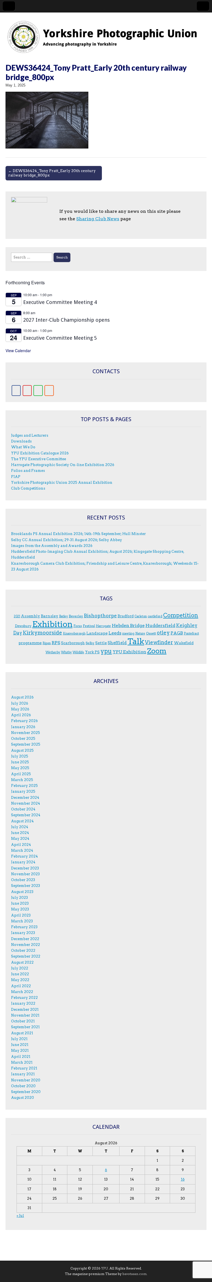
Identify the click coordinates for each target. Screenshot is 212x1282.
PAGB (177, 633)
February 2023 (24, 927)
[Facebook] (16, 390)
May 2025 (20, 768)
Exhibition (52, 624)
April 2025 (21, 774)
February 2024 (24, 856)
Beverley (76, 616)
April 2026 (21, 715)
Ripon (47, 643)
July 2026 (19, 703)
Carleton (140, 616)
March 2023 (22, 921)
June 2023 (20, 903)
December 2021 (25, 1009)
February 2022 (24, 998)
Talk (136, 641)
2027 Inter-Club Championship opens (66, 320)
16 (183, 1179)
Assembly (30, 616)
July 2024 (19, 827)
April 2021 (20, 1057)
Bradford (126, 616)
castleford (155, 616)
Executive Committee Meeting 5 (60, 338)
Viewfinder (159, 642)
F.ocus (77, 626)
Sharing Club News (97, 218)
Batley (63, 616)
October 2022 (23, 950)
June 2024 (20, 833)
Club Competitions (28, 488)
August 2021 (22, 1033)
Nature (140, 633)
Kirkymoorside (42, 633)
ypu (106, 651)
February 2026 (24, 721)
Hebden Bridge (128, 625)
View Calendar (18, 350)
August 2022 (22, 962)
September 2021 (25, 1027)
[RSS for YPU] (49, 390)
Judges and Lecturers (29, 435)
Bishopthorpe (100, 615)
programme (30, 643)
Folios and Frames (28, 471)
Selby (90, 643)
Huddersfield (160, 625)
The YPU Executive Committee (38, 459)
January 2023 (23, 933)
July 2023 (19, 897)
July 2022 (19, 968)
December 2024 (25, 797)
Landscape (97, 633)
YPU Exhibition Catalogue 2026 (40, 453)
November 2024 (25, 803)
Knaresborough (74, 633)
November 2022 (25, 945)
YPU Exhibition (129, 651)
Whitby (66, 652)
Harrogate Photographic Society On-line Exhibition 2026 (62, 465)
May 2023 (20, 909)
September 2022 (25, 956)
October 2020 (23, 1086)
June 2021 (19, 1045)
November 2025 (25, 733)
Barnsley (49, 616)
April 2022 (21, 986)
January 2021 (23, 1074)
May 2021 (20, 1050)
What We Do (23, 447)
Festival (89, 626)
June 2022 (20, 974)
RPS (56, 642)
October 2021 (23, 1021)
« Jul (20, 1216)
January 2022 (23, 1003)
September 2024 (25, 815)
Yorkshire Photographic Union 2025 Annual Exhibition (61, 482)
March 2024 (22, 850)
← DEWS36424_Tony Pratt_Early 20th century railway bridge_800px (52, 172)
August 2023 (22, 892)
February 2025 (24, 786)
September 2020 (26, 1092)
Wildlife (78, 652)
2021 (17, 616)
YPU (104, 1268)
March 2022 (22, 992)
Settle (101, 643)
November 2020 (25, 1080)
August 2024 (22, 821)
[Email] (27, 390)
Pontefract (191, 633)
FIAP (15, 477)
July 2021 (19, 1039)
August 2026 (22, 697)
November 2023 (25, 874)
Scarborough (73, 643)
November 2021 (25, 1015)
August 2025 (22, 750)
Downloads (21, 441)
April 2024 (21, 845)
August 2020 (22, 1098)
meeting (128, 633)
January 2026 (23, 727)
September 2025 (25, 744)
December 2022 (25, 939)
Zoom (156, 651)
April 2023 (21, 915)
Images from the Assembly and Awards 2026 (51, 546)
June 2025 (20, 762)
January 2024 (23, 862)
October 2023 (23, 880)
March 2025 (22, 780)
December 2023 (25, 868)
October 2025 (23, 738)
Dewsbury (23, 626)
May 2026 (20, 709)
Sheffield (117, 642)
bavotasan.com (135, 1274)
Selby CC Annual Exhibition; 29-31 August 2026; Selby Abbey (66, 540)
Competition (180, 615)
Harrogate (103, 626)
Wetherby (53, 652)
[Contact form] (38, 390)
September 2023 (25, 886)
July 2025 (19, 756)
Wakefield (184, 643)
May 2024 (20, 838)
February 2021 (24, 1068)
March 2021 (22, 1062)
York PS (92, 652)
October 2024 (23, 809)
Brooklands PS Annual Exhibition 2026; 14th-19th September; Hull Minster (78, 534)
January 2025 (23, 791)
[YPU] (106, 33)
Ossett (151, 633)
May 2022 (20, 980)
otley (163, 633)
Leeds (114, 633)
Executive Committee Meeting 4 (60, 302)
